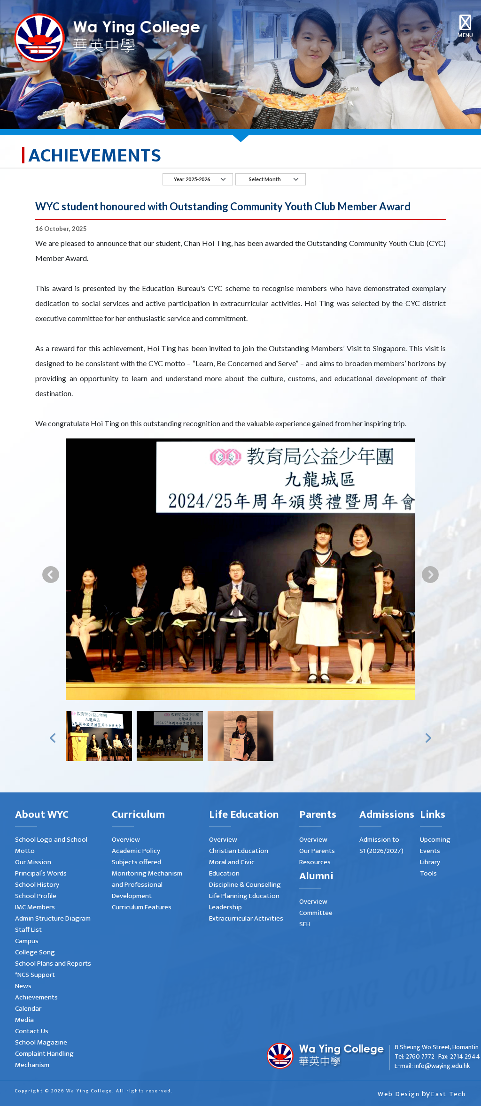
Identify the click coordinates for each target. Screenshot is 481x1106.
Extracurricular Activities (246, 918)
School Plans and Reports (53, 963)
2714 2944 (465, 1056)
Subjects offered (136, 862)
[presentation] (50, 574)
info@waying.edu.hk (442, 1065)
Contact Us (31, 1031)
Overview (126, 839)
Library (430, 862)
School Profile (35, 896)
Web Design (399, 1094)
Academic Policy (136, 851)
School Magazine (41, 1042)
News (23, 986)
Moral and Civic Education (232, 867)
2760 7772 (420, 1056)
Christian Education (238, 851)
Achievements (36, 997)
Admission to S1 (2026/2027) (381, 845)
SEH (304, 924)
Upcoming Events (435, 845)
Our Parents (317, 851)
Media (24, 1020)
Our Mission (33, 862)
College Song (35, 952)
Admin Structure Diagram (53, 918)
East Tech (448, 1094)
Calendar (28, 1008)
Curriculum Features (141, 907)
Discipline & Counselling (245, 885)
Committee (316, 913)
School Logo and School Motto (51, 845)
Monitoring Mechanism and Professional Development (147, 885)
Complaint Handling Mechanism (44, 1059)
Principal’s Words (41, 873)
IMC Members (35, 907)
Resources (315, 862)
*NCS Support (35, 975)
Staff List (28, 930)
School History (37, 885)
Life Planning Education (244, 896)
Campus (27, 941)
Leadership (225, 907)
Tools (428, 873)
